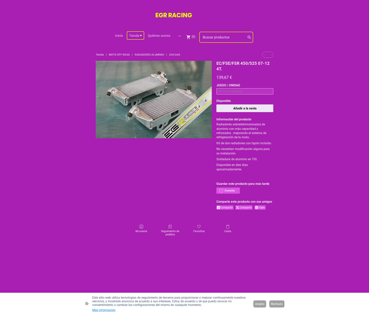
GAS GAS (174, 54)
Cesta (227, 231)
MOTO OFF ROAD (119, 54)
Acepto (259, 304)
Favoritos (199, 231)
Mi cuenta (141, 231)
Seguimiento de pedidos (170, 233)
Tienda (100, 54)
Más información (104, 310)
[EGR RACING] (184, 23)
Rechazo (277, 304)
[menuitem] (265, 55)
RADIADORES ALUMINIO (149, 54)
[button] (228, 191)
